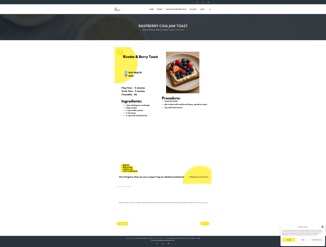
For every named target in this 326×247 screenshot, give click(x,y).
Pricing (159, 9)
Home (151, 9)
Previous (123, 223)
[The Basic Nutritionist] (118, 9)
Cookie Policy (299, 243)
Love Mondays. (171, 238)
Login (202, 9)
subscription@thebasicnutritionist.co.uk (164, 240)
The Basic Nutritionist (141, 238)
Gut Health (128, 186)
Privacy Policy (306, 243)
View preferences (317, 240)
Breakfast (121, 186)
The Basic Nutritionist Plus (176, 9)
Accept (289, 240)
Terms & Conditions (190, 238)
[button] (322, 227)
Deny (302, 240)
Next (204, 223)
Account (193, 9)
